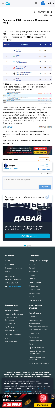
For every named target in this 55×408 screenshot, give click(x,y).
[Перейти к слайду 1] (25, 246)
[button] (44, 159)
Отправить (45, 187)
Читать (42, 165)
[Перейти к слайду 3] (30, 246)
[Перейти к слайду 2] (28, 246)
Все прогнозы (44, 169)
